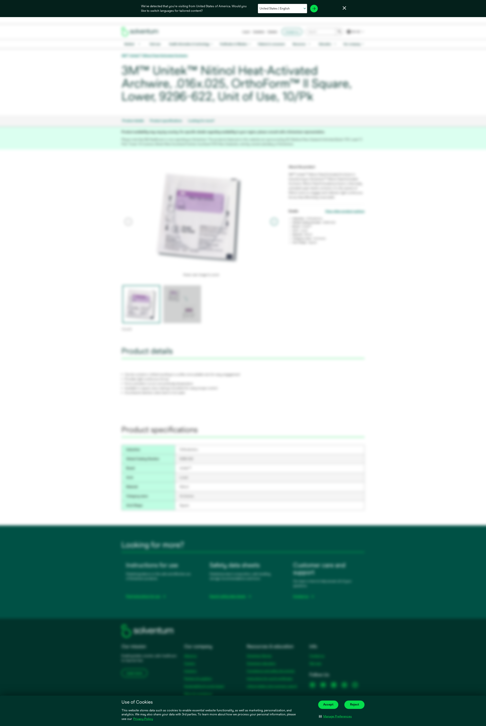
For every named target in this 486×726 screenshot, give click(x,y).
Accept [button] (328, 704)
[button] (335, 716)
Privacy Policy (143, 719)
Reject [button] (354, 704)
